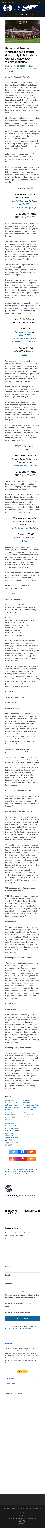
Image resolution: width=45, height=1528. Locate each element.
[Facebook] (22, 1153)
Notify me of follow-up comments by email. (20, 1304)
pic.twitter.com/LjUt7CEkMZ (25, 341)
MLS (9, 68)
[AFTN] (22, 8)
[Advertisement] (22, 1420)
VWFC (15, 1174)
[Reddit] (31, 1153)
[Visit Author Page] (8, 1188)
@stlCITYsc (17, 200)
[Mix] (31, 1160)
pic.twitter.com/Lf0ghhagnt (24, 207)
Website (8, 1283)
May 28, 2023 (28, 217)
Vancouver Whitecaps (26, 1171)
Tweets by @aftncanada (13, 1393)
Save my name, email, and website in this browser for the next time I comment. (22, 1296)
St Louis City (23, 1174)
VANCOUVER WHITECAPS (22, 68)
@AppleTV (24, 335)
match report (28, 1169)
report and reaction (11, 1171)
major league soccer (17, 1169)
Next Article (30, 1211)
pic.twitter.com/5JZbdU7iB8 (24, 465)
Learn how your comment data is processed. (21, 1327)
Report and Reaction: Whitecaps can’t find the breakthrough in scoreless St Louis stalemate (30, 1106)
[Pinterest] (22, 1160)
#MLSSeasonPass (23, 331)
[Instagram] (13, 1160)
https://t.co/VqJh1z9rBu (25, 338)
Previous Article (12, 1212)
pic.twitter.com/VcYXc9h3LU (25, 527)
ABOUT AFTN (22, 1515)
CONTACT (22, 1521)
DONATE (22, 1524)
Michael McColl (32, 66)
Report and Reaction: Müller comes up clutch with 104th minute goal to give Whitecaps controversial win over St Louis (12, 1131)
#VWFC (17, 446)
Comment (9, 1239)
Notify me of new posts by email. (18, 1312)
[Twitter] (13, 1153)
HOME (22, 1513)
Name (7, 1266)
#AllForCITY (24, 204)
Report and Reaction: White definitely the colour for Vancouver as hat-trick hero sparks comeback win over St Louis (12, 1107)
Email (7, 1275)
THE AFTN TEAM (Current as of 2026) (22, 1518)
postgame (8, 1174)
